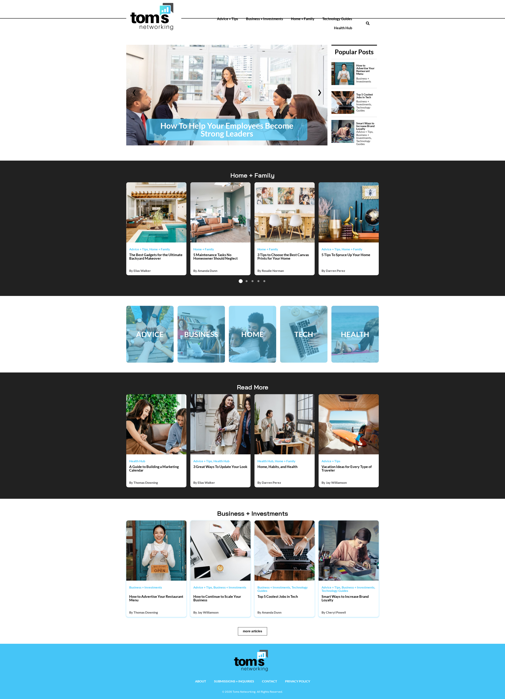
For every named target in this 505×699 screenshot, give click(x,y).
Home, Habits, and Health (277, 466)
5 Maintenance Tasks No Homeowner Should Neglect (215, 256)
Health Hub (343, 28)
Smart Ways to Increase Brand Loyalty (345, 598)
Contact (269, 681)
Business (201, 334)
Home (252, 334)
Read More (252, 387)
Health (355, 334)
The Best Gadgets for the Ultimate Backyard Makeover (155, 256)
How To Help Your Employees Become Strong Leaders (216, 129)
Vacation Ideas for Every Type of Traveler (347, 468)
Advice (150, 334)
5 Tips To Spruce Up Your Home (346, 255)
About (200, 681)
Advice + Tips (227, 19)
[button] (353, 7)
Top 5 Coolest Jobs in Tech (277, 596)
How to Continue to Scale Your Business (217, 598)
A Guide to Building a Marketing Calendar (154, 468)
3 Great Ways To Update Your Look (220, 466)
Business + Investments (264, 19)
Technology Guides (337, 19)
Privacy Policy (297, 681)
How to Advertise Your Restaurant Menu (156, 598)
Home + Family (302, 19)
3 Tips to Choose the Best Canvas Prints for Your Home (283, 256)
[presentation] (134, 91)
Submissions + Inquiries (234, 681)
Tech (303, 334)
